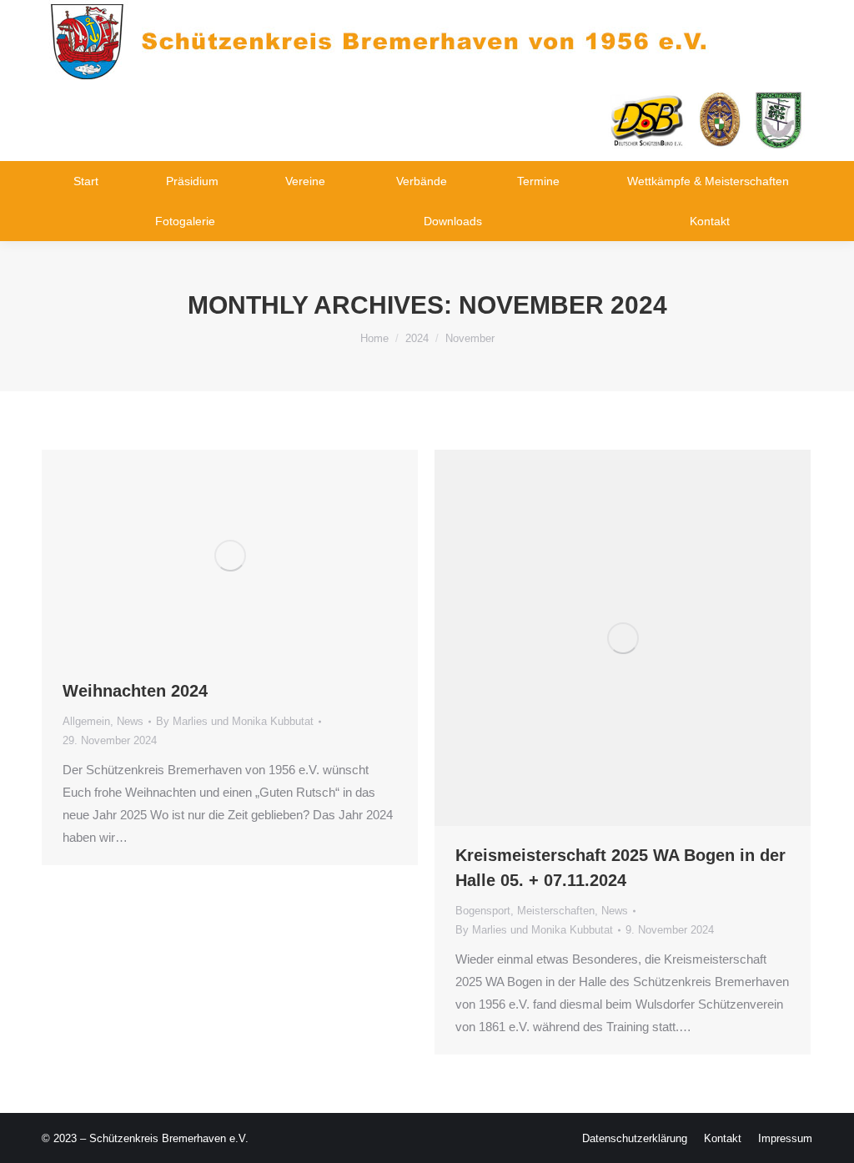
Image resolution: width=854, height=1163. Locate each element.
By (235, 721)
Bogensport (482, 910)
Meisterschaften (556, 910)
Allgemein (86, 721)
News (130, 721)
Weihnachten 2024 (135, 691)
